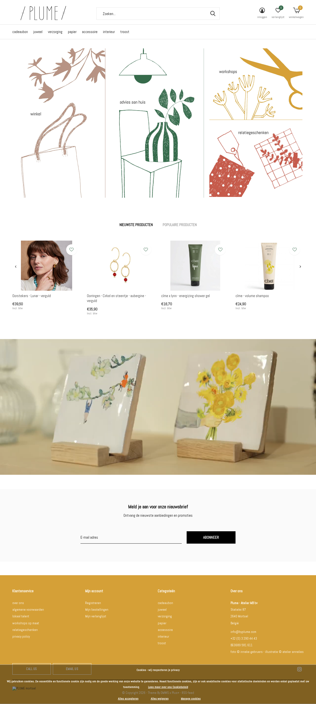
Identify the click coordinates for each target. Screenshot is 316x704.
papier (72, 31)
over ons (18, 603)
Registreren (93, 603)
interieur (109, 31)
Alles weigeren (160, 699)
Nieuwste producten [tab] (136, 224)
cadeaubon (20, 31)
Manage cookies (191, 699)
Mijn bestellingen (96, 610)
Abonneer (211, 537)
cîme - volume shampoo (252, 295)
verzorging (55, 31)
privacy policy (21, 636)
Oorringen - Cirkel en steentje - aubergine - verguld (116, 298)
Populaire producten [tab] (180, 224)
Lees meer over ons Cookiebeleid (168, 687)
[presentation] (15, 266)
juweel (37, 31)
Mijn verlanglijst (95, 616)
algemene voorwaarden (28, 610)
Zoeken (213, 13)
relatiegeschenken (25, 630)
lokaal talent (20, 616)
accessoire (90, 31)
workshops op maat (25, 623)
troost (124, 31)
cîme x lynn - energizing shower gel (185, 295)
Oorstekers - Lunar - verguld (31, 295)
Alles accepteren (128, 699)
